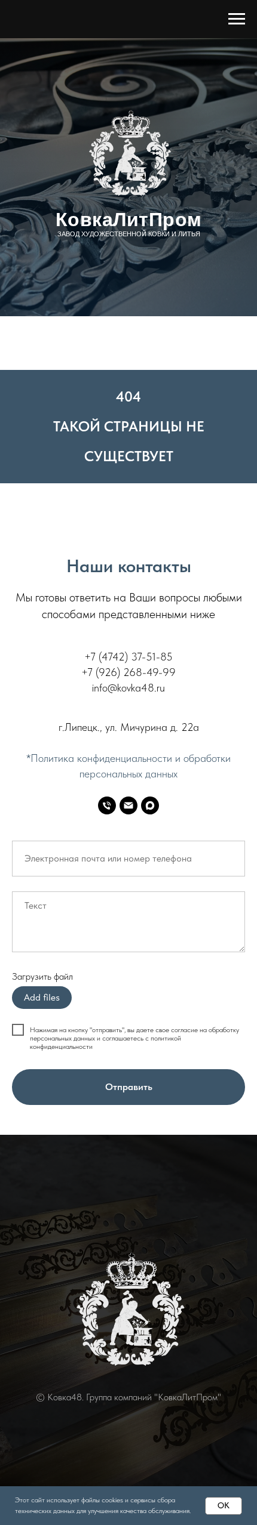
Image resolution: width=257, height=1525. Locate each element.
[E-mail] (128, 805)
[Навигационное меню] (236, 19)
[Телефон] (107, 805)
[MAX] (150, 805)
